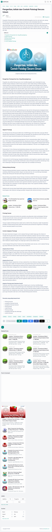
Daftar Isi (6, 32)
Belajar (5, 316)
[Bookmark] (4, 321)
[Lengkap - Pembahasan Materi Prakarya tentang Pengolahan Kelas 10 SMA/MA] (5, 363)
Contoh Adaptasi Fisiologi (10, 41)
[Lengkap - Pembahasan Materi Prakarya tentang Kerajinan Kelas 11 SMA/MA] (29, 338)
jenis (24, 316)
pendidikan (29, 316)
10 (10, 499)
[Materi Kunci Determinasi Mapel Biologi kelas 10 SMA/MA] (4, 476)
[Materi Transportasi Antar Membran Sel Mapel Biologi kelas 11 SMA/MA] (4, 432)
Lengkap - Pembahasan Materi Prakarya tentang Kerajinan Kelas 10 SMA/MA (41, 350)
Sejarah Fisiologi (8, 36)
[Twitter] (42, 321)
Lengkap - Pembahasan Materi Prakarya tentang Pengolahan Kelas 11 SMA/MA (40, 207)
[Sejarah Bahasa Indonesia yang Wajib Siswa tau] (29, 202)
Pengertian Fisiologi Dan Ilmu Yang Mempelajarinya (16, 35)
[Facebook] (36, 321)
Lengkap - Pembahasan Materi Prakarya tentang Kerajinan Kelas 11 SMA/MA (41, 338)
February (16, 511)
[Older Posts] (2, 327)
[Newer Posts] (49, 327)
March (3, 511)
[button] (45, 17)
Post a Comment (11, 321)
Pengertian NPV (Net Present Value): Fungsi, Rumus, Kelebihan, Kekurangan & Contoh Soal (15, 481)
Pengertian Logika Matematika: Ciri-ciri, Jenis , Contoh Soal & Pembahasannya (15, 459)
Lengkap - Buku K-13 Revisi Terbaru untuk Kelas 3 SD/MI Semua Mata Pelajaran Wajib (15, 437)
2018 (23, 499)
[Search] (48, 1)
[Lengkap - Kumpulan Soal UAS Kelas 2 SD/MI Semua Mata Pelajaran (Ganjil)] (4, 446)
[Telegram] (25, 321)
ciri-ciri (10, 316)
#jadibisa (4, 499)
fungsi (15, 316)
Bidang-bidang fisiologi (10, 38)
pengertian (36, 316)
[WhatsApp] (19, 321)
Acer (19, 502)
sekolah (41, 316)
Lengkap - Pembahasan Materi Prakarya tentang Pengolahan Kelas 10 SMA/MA (16, 362)
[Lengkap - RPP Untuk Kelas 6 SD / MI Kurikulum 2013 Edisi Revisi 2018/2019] (4, 490)
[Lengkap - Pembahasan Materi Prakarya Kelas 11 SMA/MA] (5, 208)
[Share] (47, 321)
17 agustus (16, 499)
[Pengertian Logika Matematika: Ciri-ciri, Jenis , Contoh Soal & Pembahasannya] (4, 461)
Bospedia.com (46, 528)
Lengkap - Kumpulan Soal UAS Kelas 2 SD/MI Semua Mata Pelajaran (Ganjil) (16, 444)
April (15, 516)
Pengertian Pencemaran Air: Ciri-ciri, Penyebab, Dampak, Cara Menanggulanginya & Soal (15, 451)
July (15, 514)
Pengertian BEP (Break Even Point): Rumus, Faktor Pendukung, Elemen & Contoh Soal (16, 466)
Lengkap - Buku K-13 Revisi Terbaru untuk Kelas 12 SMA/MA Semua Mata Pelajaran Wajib (41, 362)
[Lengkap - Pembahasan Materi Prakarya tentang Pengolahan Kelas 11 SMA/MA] (29, 208)
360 (7, 502)
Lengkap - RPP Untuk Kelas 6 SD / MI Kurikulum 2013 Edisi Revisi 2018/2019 (16, 488)
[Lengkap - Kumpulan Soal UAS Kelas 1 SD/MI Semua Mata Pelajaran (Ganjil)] (13, 417)
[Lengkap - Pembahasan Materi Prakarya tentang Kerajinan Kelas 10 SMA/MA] (29, 350)
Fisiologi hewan (8, 39)
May (3, 516)
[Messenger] (30, 321)
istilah (20, 316)
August (3, 514)
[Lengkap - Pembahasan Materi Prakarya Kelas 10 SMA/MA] (5, 350)
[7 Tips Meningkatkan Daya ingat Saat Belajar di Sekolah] (5, 202)
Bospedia (4, 2)
